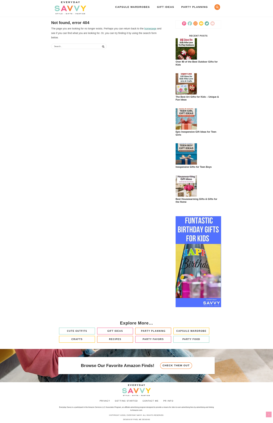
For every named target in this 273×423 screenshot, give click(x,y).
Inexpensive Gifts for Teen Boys (194, 167)
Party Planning (153, 331)
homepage (150, 28)
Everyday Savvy (70, 7)
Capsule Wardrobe (191, 331)
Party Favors (153, 339)
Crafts (77, 339)
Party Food (191, 339)
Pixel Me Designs (141, 419)
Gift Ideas (115, 331)
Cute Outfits (77, 331)
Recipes (115, 339)
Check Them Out (176, 365)
